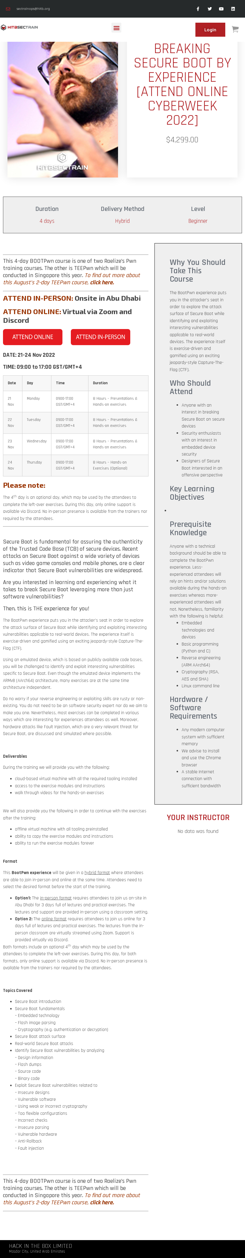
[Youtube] (221, 9)
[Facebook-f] (198, 9)
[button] (116, 28)
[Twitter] (209, 9)
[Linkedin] (233, 9)
